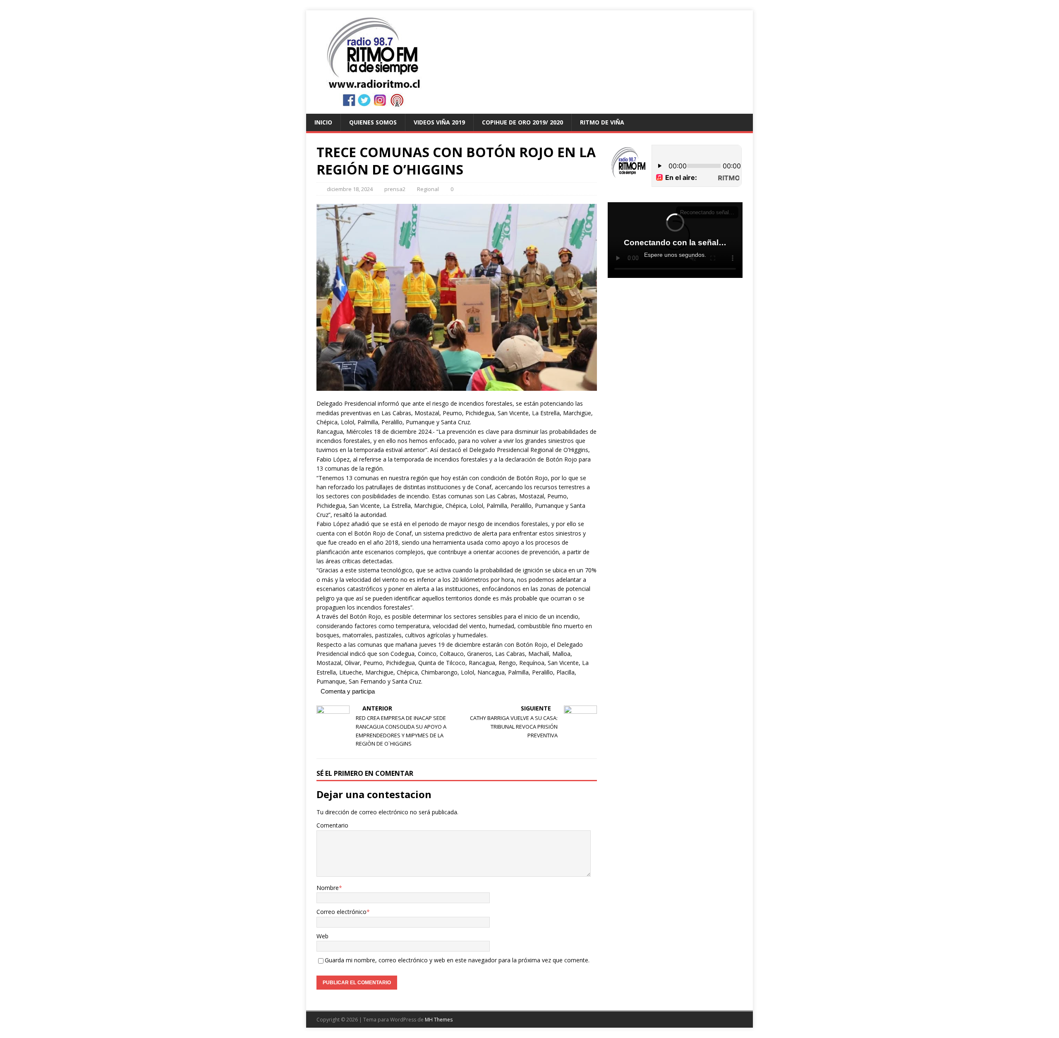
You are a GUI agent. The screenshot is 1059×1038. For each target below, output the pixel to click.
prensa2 (394, 189)
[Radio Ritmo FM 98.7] (529, 109)
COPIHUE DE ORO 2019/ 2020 (522, 122)
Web (322, 936)
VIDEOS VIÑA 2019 (439, 122)
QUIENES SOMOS (373, 122)
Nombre (327, 888)
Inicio (323, 122)
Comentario (332, 825)
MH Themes (439, 1019)
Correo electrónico (341, 912)
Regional (428, 189)
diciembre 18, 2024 (350, 189)
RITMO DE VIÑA (602, 122)
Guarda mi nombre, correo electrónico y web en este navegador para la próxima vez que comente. (457, 960)
